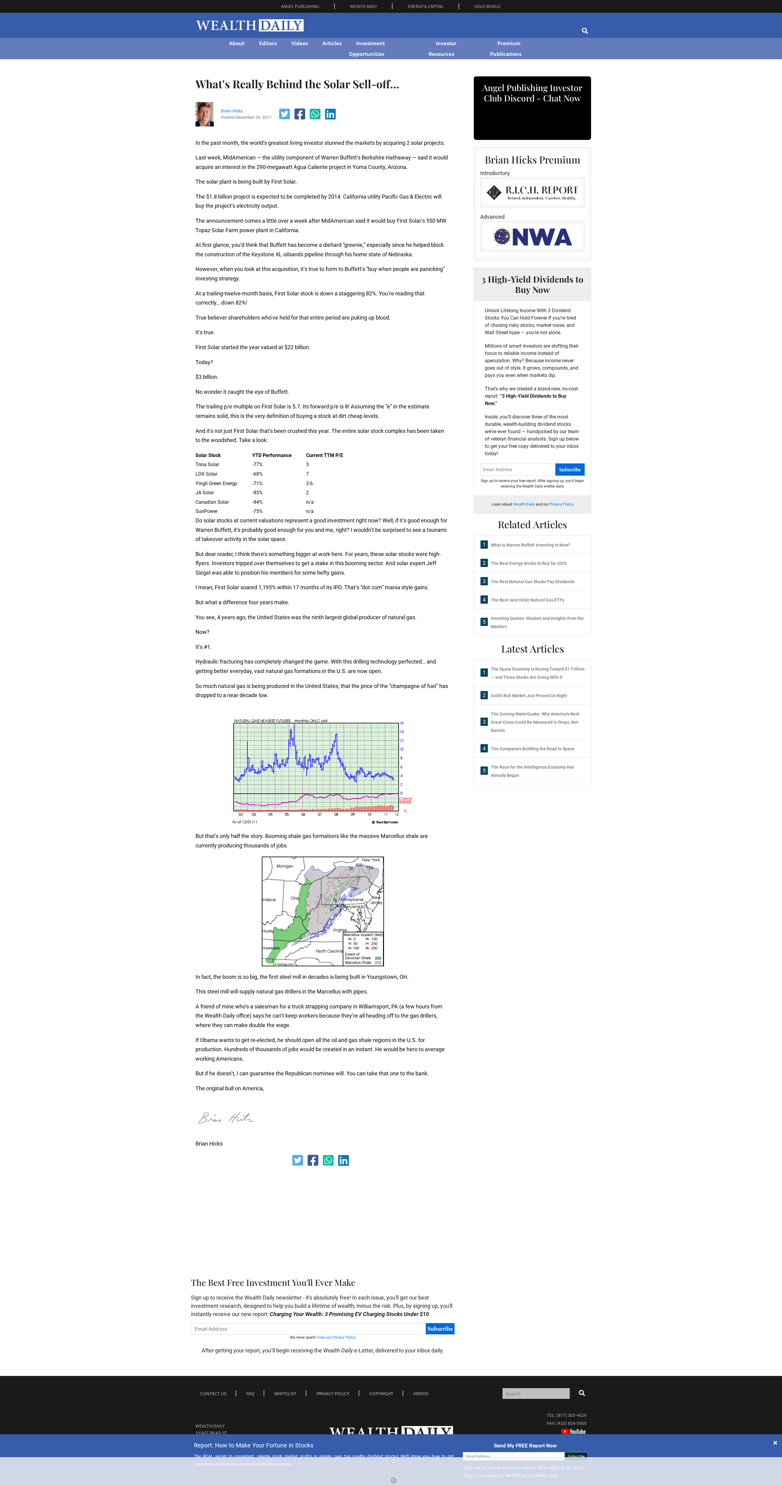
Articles (332, 43)
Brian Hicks (232, 110)
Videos (299, 43)
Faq (250, 1393)
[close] (393, 1461)
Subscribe (440, 1328)
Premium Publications (505, 48)
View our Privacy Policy (336, 1337)
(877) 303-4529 (571, 1415)
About (236, 43)
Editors (268, 43)
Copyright (381, 1393)
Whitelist (285, 1393)
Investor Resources (442, 48)
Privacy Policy (561, 504)
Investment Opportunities (367, 48)
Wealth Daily (524, 504)
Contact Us (213, 1393)
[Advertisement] (344, 1220)
